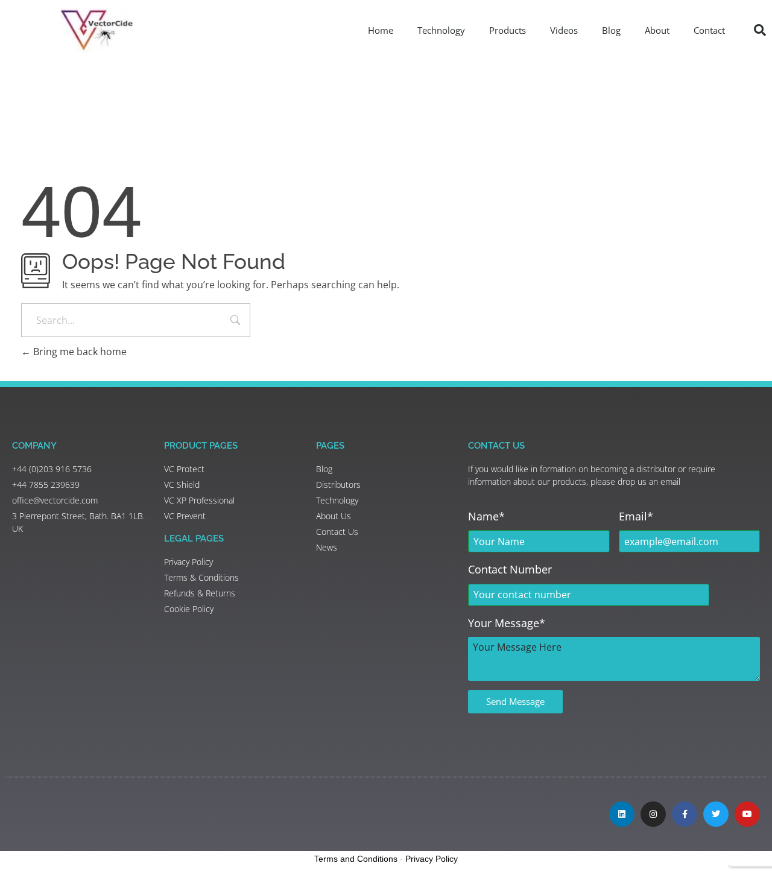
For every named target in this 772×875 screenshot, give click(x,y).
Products (507, 30)
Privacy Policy (431, 859)
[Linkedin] (621, 814)
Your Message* (506, 623)
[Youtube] (747, 814)
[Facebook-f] (684, 814)
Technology (441, 30)
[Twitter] (716, 814)
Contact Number (510, 569)
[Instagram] (653, 814)
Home (380, 30)
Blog (611, 30)
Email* (636, 516)
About (657, 30)
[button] (760, 30)
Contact (709, 30)
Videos (564, 30)
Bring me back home (79, 351)
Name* (486, 516)
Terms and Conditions (355, 859)
